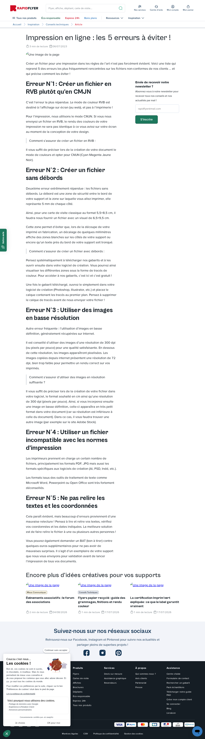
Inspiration (134, 18)
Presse (139, 687)
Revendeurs (110, 682)
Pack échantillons (175, 687)
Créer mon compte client (179, 699)
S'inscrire (146, 119)
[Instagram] (102, 653)
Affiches (77, 682)
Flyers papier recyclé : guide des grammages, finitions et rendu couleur (101, 602)
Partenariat (140, 682)
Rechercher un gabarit (178, 682)
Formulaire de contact (178, 678)
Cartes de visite (81, 678)
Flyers (76, 674)
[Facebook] (86, 653)
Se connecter (173, 704)
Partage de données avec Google (23, 704)
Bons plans (90, 18)
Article (78, 24)
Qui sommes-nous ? (145, 674)
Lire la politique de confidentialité (20, 694)
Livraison (171, 713)
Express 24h (72, 18)
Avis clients (141, 678)
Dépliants (77, 691)
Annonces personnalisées (20, 710)
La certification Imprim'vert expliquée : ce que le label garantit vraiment (154, 602)
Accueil (17, 24)
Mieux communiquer (36, 592)
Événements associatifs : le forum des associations (50, 600)
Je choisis (20, 723)
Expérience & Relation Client (21, 707)
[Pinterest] (118, 653)
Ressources (112, 18)
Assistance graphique (115, 678)
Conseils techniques (57, 24)
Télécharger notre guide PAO (179, 693)
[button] (7, 733)
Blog (169, 708)
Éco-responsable (50, 18)
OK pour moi (53, 723)
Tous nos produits (26, 18)
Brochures (78, 687)
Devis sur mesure (113, 674)
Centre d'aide (173, 674)
